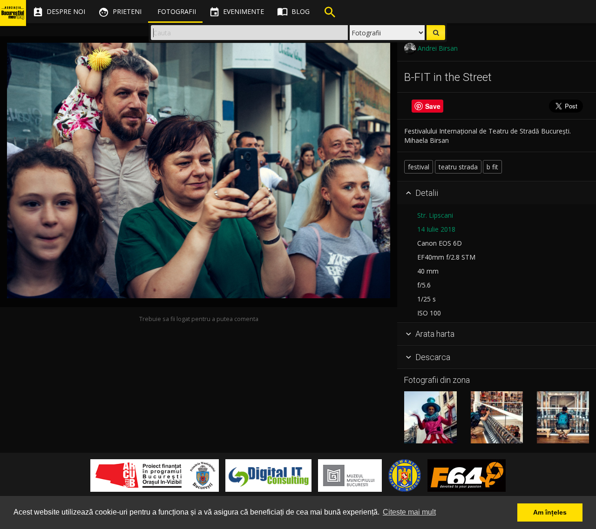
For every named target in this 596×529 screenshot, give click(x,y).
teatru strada (458, 166)
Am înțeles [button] (550, 512)
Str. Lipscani (435, 215)
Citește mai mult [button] (409, 512)
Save (432, 106)
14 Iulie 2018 (436, 229)
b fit (492, 166)
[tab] (496, 193)
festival (418, 166)
